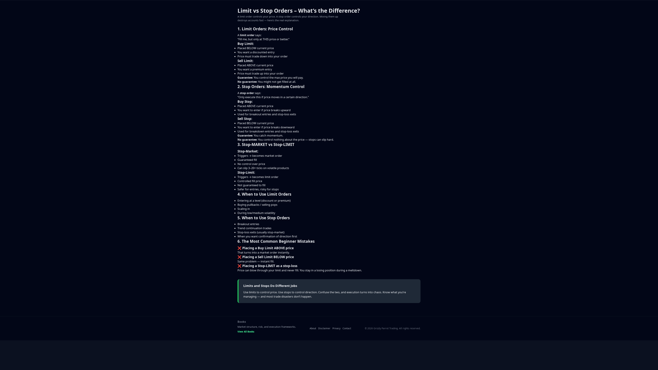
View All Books (245, 331)
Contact (347, 328)
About (313, 328)
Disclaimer (324, 328)
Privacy (336, 328)
